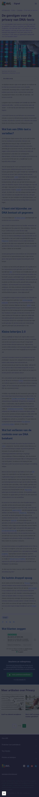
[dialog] (19, 398)
